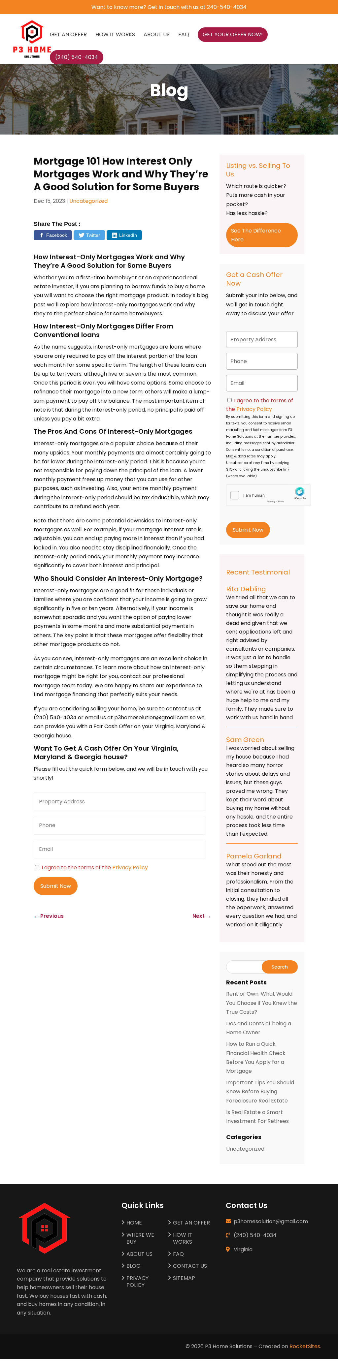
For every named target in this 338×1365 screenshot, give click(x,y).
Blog (133, 1266)
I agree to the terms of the (95, 867)
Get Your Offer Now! (233, 34)
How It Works (115, 35)
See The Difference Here (256, 235)
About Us (157, 35)
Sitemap (184, 1278)
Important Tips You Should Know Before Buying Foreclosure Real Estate (260, 1091)
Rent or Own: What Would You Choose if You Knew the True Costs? (261, 1002)
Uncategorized (88, 201)
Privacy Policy (130, 867)
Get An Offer (68, 35)
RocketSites (304, 1346)
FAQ (183, 35)
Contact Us (190, 1266)
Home (134, 1223)
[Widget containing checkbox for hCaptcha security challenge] (256, 495)
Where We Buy (140, 1239)
